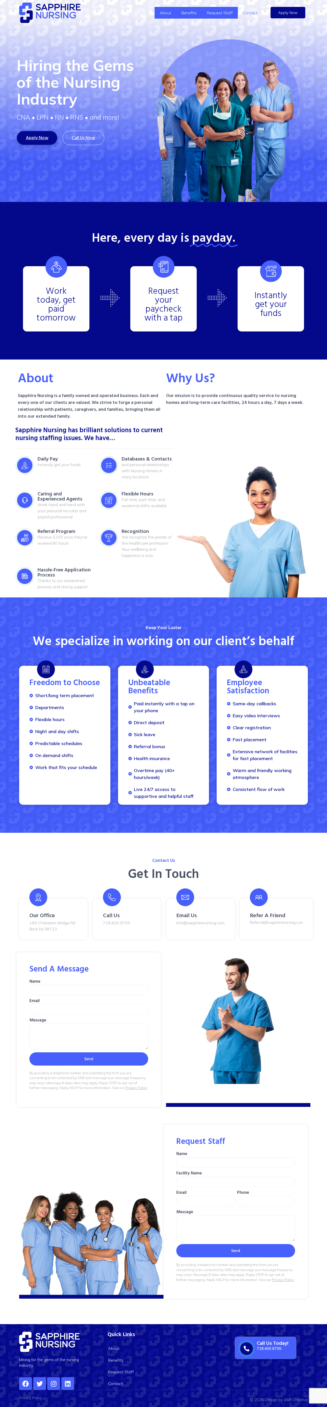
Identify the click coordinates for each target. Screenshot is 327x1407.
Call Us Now (83, 138)
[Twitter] (39, 1383)
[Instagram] (53, 1383)
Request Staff (220, 12)
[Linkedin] (67, 1383)
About (165, 12)
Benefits (189, 12)
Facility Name (189, 1173)
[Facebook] (25, 1383)
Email (34, 1001)
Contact (250, 12)
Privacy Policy (136, 1088)
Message (37, 1020)
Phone (243, 1192)
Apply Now (288, 12)
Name (34, 981)
